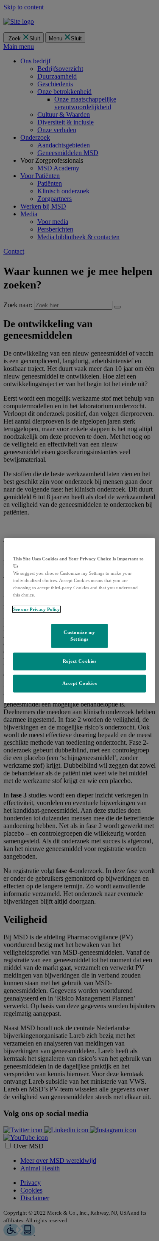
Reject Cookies (80, 661)
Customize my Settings (79, 636)
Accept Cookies (79, 683)
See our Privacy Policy (36, 609)
